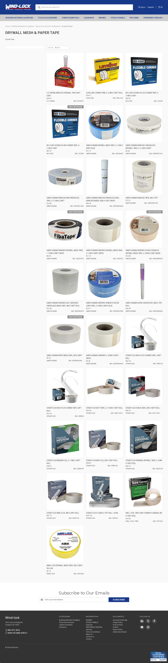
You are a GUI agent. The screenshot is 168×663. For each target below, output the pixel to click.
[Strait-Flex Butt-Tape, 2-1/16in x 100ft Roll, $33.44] (105, 386)
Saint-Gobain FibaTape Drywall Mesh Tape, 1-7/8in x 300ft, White (65, 252)
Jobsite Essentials (70, 18)
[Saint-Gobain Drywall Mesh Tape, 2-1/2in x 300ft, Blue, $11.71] (105, 124)
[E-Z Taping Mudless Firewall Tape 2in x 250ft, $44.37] (65, 71)
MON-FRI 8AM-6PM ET (17, 633)
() (161, 7)
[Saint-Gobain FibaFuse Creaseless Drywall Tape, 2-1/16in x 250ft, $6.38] (144, 124)
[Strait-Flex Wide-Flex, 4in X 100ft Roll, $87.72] (65, 491)
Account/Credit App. (120, 620)
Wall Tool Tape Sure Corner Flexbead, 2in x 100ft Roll (144, 514)
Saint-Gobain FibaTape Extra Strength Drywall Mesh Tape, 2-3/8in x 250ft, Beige (143, 252)
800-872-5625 (14, 630)
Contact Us (90, 637)
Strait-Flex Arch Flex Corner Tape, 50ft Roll (64, 409)
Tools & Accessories (47, 18)
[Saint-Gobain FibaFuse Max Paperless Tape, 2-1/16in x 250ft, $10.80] (65, 176)
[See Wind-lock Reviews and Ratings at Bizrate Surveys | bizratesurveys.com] (158, 656)
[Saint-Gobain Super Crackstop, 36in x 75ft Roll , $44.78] (144, 281)
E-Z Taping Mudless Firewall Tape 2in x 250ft (63, 94)
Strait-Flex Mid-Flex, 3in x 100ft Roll (102, 460)
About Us (89, 634)
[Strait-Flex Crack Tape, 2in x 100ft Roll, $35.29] (144, 386)
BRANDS (102, 18)
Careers (89, 639)
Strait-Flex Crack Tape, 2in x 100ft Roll (143, 408)
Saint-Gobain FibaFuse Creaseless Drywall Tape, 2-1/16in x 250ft (140, 147)
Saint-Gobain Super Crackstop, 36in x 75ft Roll (144, 304)
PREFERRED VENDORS (153, 18)
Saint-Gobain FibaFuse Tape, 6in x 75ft (142, 198)
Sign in (143, 7)
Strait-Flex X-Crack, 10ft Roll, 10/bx (102, 513)
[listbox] (63, 47)
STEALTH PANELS (118, 18)
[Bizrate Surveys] (154, 650)
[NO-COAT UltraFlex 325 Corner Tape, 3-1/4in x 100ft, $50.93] (144, 71)
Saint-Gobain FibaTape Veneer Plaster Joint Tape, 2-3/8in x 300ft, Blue (102, 304)
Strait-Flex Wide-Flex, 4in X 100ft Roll (63, 513)
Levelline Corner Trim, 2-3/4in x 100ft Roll (104, 93)
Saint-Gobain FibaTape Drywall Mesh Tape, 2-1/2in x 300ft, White (104, 252)
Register (151, 7)
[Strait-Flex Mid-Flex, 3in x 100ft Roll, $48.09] (105, 439)
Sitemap (89, 629)
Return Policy (117, 629)
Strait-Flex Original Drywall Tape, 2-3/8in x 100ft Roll (144, 462)
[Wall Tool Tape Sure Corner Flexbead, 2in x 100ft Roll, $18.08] (144, 491)
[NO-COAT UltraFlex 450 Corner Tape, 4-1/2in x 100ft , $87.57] (65, 124)
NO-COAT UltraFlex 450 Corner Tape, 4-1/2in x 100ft (63, 147)
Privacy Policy (118, 625)
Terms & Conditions (93, 632)
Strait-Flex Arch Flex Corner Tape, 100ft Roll (143, 357)
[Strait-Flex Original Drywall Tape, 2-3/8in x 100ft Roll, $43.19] (144, 439)
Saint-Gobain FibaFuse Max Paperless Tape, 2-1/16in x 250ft (63, 199)
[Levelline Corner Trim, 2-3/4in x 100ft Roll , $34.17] (105, 71)
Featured (134, 18)
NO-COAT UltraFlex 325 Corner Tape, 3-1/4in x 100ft (142, 94)
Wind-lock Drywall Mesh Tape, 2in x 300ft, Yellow (65, 567)
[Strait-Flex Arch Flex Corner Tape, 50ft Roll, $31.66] (65, 386)
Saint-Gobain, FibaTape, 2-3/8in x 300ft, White (102, 357)
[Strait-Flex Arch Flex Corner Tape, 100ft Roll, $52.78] (144, 334)
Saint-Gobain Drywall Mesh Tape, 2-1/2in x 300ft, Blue (104, 147)
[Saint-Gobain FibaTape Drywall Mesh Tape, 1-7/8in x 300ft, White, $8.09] (65, 229)
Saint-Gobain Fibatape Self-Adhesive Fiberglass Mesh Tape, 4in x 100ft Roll (63, 304)
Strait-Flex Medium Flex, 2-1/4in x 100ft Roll (63, 462)
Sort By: (51, 48)
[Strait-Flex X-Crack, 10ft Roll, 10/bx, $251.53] (105, 491)
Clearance (89, 18)
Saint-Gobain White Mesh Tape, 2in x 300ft (64, 355)
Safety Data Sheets (120, 632)
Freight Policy (118, 622)
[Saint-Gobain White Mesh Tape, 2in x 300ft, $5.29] (65, 334)
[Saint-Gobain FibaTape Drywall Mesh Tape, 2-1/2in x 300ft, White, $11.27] (105, 229)
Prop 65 (115, 627)
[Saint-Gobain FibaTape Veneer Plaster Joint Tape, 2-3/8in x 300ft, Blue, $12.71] (105, 281)
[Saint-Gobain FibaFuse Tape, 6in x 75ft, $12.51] (144, 176)
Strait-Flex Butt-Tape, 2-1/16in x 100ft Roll (104, 408)
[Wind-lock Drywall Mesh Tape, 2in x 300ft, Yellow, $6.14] (65, 544)
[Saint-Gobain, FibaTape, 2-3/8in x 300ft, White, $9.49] (105, 334)
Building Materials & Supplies (19, 18)
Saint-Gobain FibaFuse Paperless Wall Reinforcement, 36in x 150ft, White (103, 199)
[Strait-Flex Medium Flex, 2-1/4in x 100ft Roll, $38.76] (65, 439)
